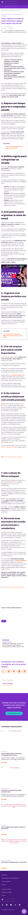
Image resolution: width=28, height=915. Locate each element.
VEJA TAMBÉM (6, 881)
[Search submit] (2, 6)
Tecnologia (4, 751)
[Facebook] (19, 905)
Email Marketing (5, 788)
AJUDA (4, 884)
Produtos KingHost (17, 14)
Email (3, 621)
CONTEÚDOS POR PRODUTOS (10, 878)
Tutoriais (3, 16)
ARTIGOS (4, 875)
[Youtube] (11, 905)
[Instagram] (2, 905)
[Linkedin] (6, 905)
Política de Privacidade (7, 892)
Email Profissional (6, 14)
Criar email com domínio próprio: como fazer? (14, 862)
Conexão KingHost (21, 560)
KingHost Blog (4, 9)
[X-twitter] (15, 905)
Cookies (3, 895)
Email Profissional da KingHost (9, 447)
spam (13, 480)
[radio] (2, 610)
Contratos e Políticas (6, 889)
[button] (3, 671)
